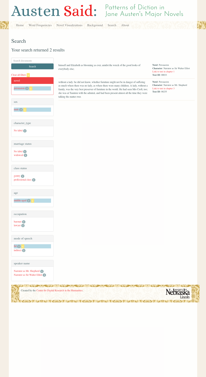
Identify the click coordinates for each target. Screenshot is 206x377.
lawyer (17, 225)
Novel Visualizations (69, 25)
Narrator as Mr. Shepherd (27, 271)
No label (18, 130)
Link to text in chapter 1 (163, 71)
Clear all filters (20, 74)
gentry (17, 175)
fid (15, 246)
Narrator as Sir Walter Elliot (28, 274)
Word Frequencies (40, 25)
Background (95, 25)
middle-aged (20, 200)
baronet (17, 221)
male (16, 109)
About (125, 25)
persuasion (19, 88)
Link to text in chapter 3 (163, 88)
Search (112, 25)
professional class (22, 179)
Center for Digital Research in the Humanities (59, 290)
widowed (18, 155)
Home (20, 25)
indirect (17, 250)
